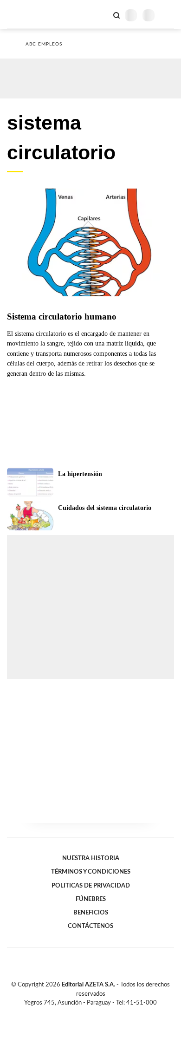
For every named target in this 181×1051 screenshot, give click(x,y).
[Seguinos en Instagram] (106, 1013)
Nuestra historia (90, 858)
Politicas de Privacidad (91, 885)
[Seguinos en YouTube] (96, 1013)
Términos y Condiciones (90, 872)
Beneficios (90, 912)
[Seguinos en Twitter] (86, 1013)
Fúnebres (91, 899)
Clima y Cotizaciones (100, 14)
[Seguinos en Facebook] (77, 1013)
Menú (168, 15)
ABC (24, 14)
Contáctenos (90, 926)
